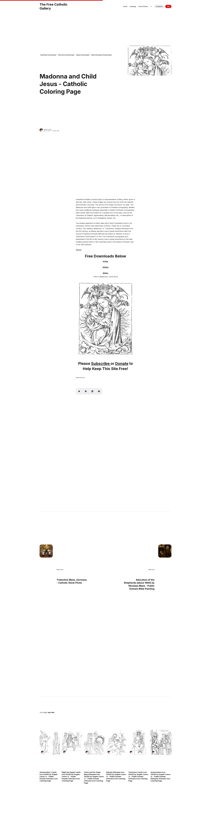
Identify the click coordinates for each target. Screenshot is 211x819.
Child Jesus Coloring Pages (66, 55)
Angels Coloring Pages (82, 55)
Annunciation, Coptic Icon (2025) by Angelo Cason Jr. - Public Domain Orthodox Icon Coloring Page (49, 776)
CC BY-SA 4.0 (113, 276)
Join (168, 6)
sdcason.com (103, 276)
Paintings (133, 6)
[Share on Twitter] (79, 391)
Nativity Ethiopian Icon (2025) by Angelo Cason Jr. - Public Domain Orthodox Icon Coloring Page (116, 776)
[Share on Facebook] (85, 391)
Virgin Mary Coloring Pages (48, 55)
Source (78, 250)
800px (105, 273)
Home (125, 6)
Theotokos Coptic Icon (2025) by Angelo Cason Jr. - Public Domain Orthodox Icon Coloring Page (138, 776)
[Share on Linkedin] (92, 391)
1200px (106, 267)
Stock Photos (143, 6)
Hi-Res (105, 261)
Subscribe (101, 363)
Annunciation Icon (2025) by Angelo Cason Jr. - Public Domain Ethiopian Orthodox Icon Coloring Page (160, 776)
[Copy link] (99, 391)
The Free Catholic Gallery (54, 6)
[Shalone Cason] (41, 130)
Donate (121, 363)
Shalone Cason (48, 129)
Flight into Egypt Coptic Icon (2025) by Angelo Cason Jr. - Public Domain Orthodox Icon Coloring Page (71, 776)
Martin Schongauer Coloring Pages (101, 55)
